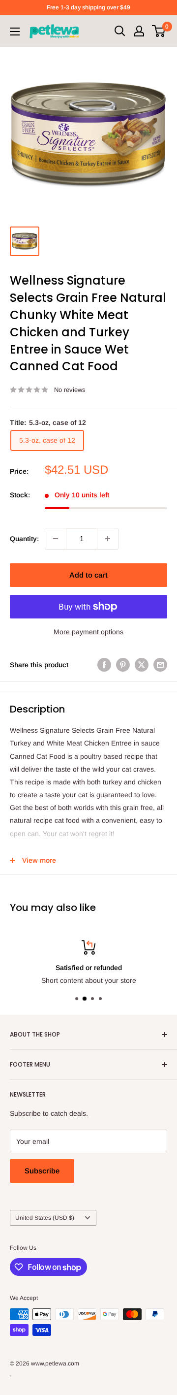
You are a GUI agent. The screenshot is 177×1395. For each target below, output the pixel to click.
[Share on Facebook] (104, 665)
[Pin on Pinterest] (123, 665)
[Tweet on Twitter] (141, 665)
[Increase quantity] (107, 538)
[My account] (139, 31)
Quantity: (24, 539)
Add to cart (88, 575)
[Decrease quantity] (55, 538)
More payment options (88, 632)
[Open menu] (15, 31)
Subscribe (42, 1171)
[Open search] (120, 31)
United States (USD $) (44, 1217)
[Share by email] (160, 665)
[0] (159, 31)
